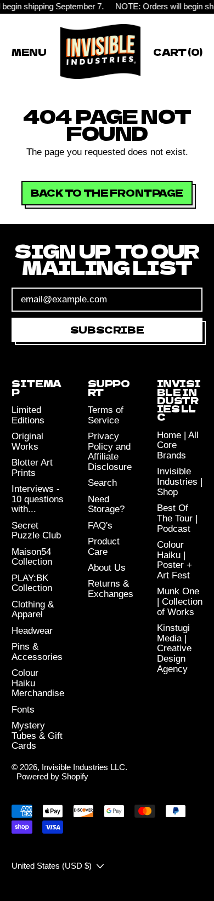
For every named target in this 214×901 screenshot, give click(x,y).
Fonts (23, 709)
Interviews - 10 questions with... (38, 499)
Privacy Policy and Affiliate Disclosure (110, 451)
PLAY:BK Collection (32, 583)
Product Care (104, 546)
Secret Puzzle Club (36, 530)
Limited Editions (28, 415)
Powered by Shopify (52, 776)
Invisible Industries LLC (83, 767)
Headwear (32, 630)
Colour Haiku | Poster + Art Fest (174, 560)
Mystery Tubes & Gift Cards (37, 735)
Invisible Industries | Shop (179, 481)
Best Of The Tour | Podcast (177, 518)
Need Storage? (106, 504)
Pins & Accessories (37, 651)
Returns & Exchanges (110, 588)
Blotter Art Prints (32, 467)
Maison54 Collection (32, 557)
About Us (107, 568)
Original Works (27, 441)
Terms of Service (105, 415)
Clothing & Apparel (33, 609)
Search (102, 483)
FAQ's (100, 525)
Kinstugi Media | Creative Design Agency (174, 648)
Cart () (177, 53)
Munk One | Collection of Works (179, 601)
